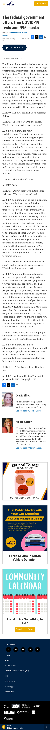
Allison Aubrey (24, 421)
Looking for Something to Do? (25, 621)
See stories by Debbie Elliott (28, 410)
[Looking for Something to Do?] (25, 591)
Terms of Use (10, 692)
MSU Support (10, 687)
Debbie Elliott (15, 32)
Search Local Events (25, 629)
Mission (8, 660)
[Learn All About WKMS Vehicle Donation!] (25, 528)
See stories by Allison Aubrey (29, 448)
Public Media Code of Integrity (17, 671)
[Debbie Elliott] (7, 399)
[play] (3, 727)
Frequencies (10, 681)
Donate (42, 4)
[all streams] (47, 727)
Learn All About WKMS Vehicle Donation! (25, 557)
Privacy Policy (10, 666)
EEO (6, 676)
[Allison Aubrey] (7, 425)
